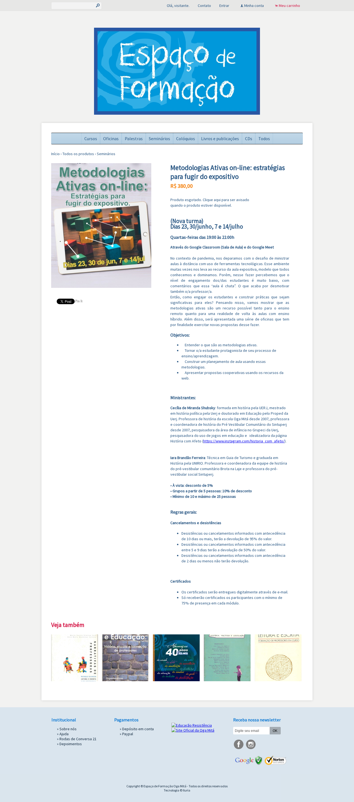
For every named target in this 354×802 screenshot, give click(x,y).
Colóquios (185, 138)
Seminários (159, 138)
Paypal (127, 733)
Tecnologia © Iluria (177, 790)
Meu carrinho (289, 5)
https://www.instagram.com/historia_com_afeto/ (244, 441)
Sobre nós (68, 728)
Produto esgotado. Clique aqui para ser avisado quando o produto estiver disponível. (209, 202)
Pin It (78, 301)
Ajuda (64, 733)
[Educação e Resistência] (191, 725)
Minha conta (254, 5)
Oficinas (111, 138)
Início (55, 153)
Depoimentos (70, 743)
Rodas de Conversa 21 (78, 738)
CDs (248, 138)
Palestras (134, 138)
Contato (204, 5)
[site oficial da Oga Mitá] (192, 730)
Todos (264, 138)
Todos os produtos (78, 153)
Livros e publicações (220, 138)
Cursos (90, 138)
